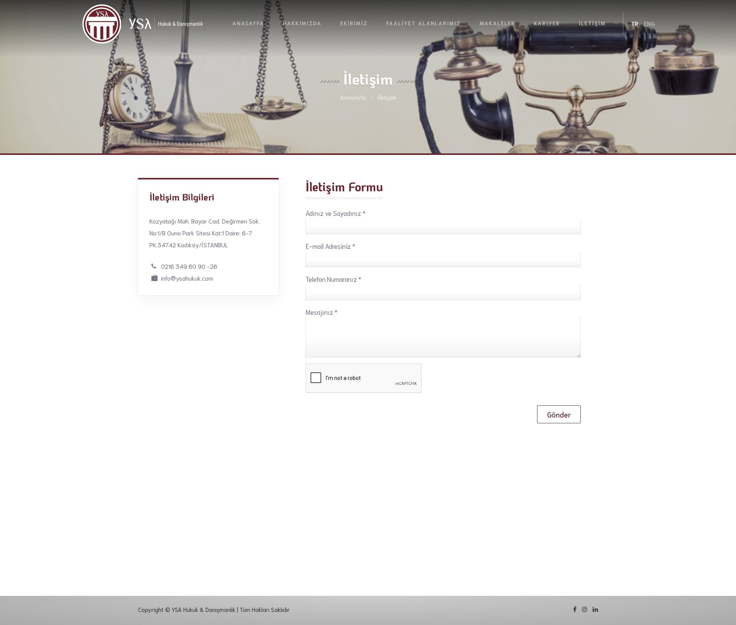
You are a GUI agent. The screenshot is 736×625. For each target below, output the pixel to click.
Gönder (559, 414)
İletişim (387, 97)
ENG (649, 23)
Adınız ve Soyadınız (335, 213)
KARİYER (547, 23)
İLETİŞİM (592, 23)
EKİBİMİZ (354, 23)
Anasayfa (353, 97)
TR (634, 23)
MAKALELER (497, 23)
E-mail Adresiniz (330, 246)
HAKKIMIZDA (302, 23)
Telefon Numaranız (333, 279)
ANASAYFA (248, 23)
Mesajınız (321, 312)
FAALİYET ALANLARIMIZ (423, 23)
